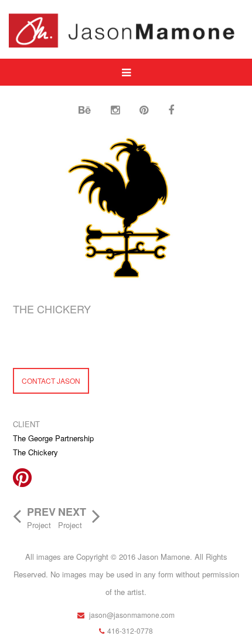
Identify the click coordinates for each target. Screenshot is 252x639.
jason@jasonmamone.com (131, 615)
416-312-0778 (130, 630)
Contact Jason (51, 381)
